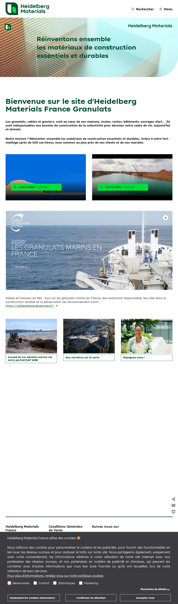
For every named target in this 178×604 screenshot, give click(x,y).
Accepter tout (145, 597)
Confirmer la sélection (91, 597)
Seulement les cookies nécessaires (32, 597)
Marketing (91, 583)
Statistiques (66, 583)
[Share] (173, 499)
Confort (44, 583)
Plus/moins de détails (153, 589)
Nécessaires (21, 583)
